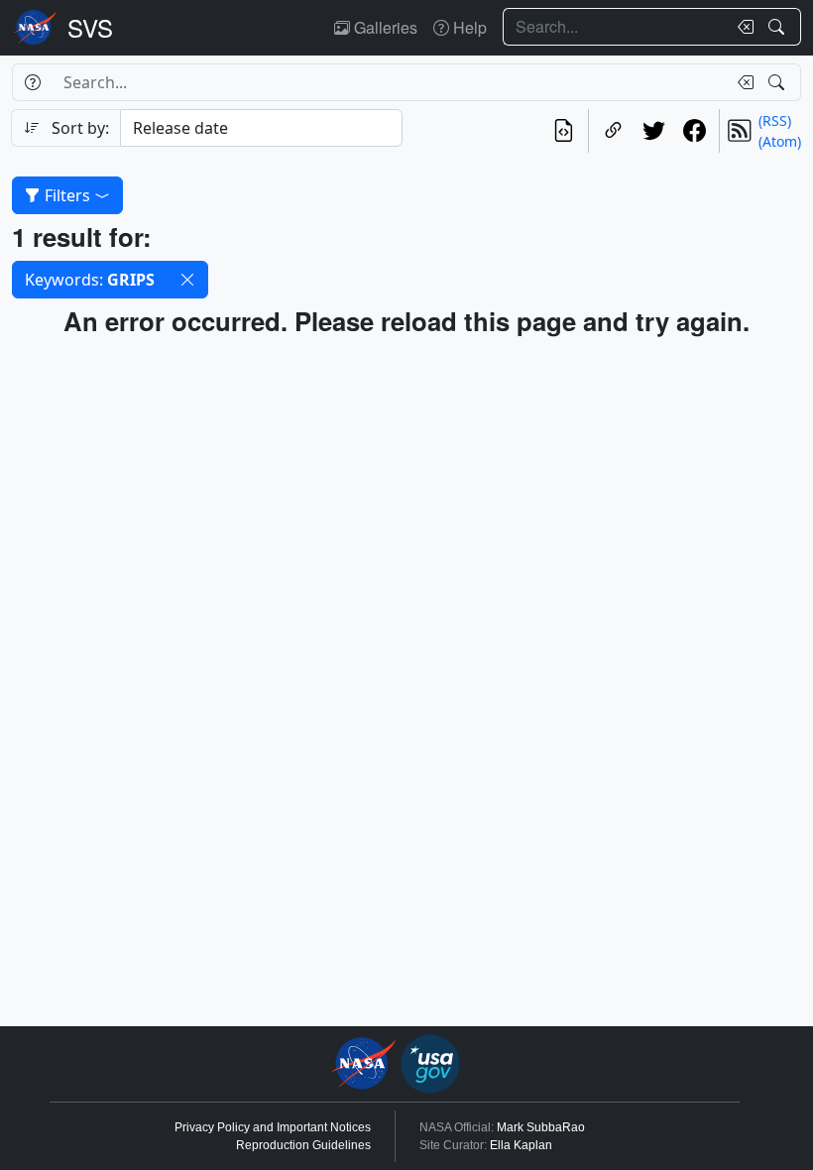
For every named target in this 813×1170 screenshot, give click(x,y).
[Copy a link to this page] (613, 131)
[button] (187, 279)
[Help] (32, 82)
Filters (67, 195)
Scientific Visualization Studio (90, 28)
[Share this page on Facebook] (694, 131)
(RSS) (774, 120)
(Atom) (779, 141)
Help (468, 27)
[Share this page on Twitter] (654, 131)
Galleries (383, 27)
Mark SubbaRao (541, 1127)
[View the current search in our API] (563, 131)
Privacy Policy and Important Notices (272, 1127)
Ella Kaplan (521, 1145)
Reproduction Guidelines (303, 1145)
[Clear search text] (741, 27)
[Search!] (778, 27)
